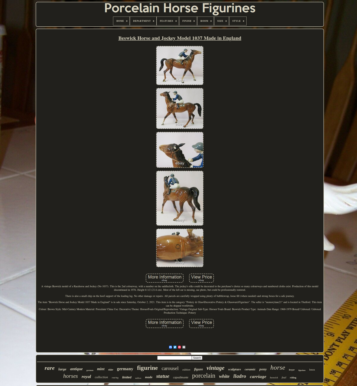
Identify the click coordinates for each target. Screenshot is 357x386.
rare (50, 368)
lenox (312, 369)
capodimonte (180, 377)
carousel (170, 368)
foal (284, 377)
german (89, 370)
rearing (115, 377)
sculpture (234, 369)
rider (110, 369)
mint (100, 369)
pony (263, 369)
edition (186, 369)
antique (76, 368)
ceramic (250, 369)
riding (293, 377)
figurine (147, 367)
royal (86, 376)
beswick (274, 377)
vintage (215, 367)
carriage (258, 376)
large (62, 369)
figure (198, 369)
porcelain (203, 375)
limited (126, 377)
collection (101, 377)
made (148, 377)
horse (277, 367)
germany (125, 368)
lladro (239, 376)
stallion (138, 378)
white (224, 376)
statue (162, 376)
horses (70, 376)
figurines (301, 370)
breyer (292, 370)
